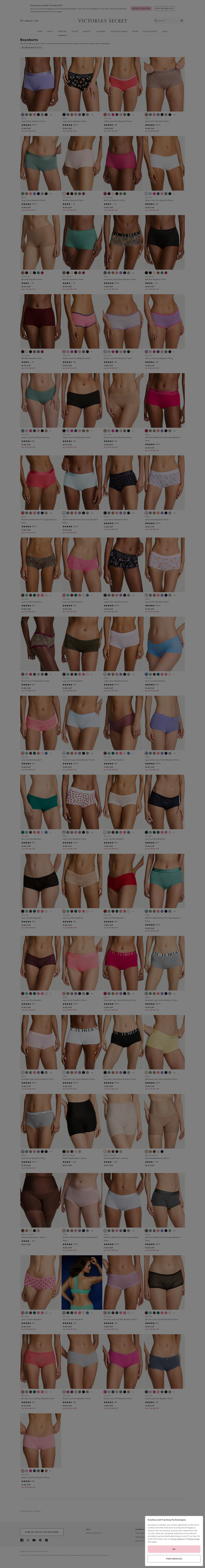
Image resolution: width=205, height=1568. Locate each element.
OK (174, 1549)
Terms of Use (194, 1539)
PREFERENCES (174, 1559)
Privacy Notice (177, 1539)
